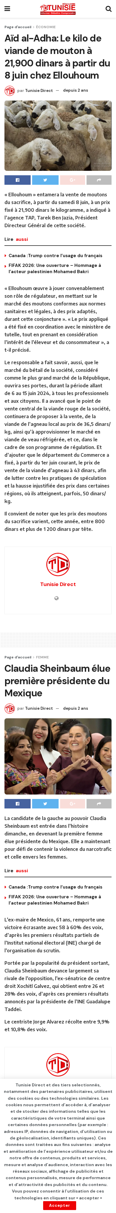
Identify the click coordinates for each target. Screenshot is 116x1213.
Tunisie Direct (39, 90)
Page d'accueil (17, 27)
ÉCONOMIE (46, 27)
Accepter (59, 1205)
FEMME (42, 657)
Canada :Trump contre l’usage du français (55, 256)
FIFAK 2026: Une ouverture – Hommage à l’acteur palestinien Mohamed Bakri (55, 268)
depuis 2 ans (75, 90)
